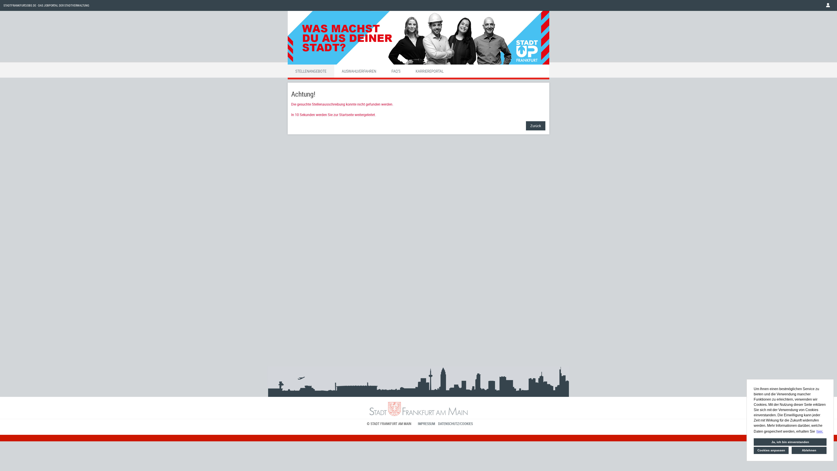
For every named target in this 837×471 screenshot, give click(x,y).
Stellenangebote (311, 71)
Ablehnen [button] (809, 450)
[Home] (418, 39)
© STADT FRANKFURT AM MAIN (389, 423)
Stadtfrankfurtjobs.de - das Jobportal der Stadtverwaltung (46, 5)
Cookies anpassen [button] (771, 450)
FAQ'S (395, 71)
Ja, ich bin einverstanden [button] (790, 442)
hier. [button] (820, 431)
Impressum (426, 423)
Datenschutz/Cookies (455, 423)
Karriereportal (430, 71)
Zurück (535, 125)
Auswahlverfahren (359, 71)
